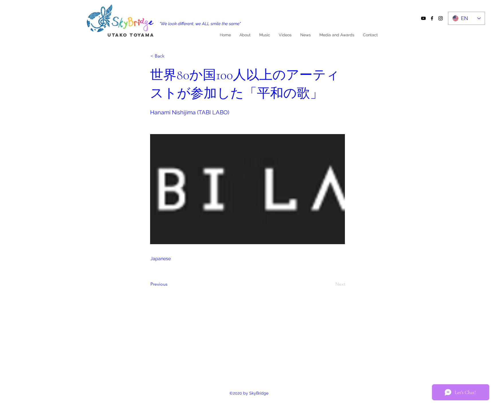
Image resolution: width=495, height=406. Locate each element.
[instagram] (440, 18)
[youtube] (423, 18)
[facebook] (432, 18)
